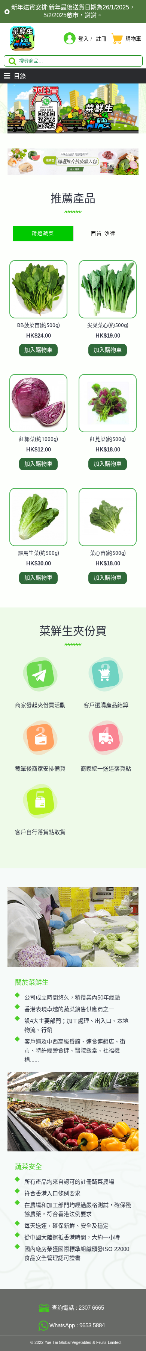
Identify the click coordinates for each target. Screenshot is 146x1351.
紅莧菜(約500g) (108, 439)
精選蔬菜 (43, 233)
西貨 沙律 (103, 233)
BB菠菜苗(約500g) (38, 325)
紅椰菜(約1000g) (38, 439)
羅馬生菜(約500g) (38, 553)
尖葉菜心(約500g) (107, 325)
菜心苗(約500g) (108, 553)
